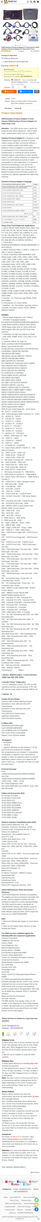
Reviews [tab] (18, 108)
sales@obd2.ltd (25, 1189)
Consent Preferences (25, 1213)
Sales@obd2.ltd (10, 76)
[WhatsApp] (37, 1200)
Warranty (20, 1210)
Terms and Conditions (30, 1197)
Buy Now (10, 92)
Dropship (28, 1210)
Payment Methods (30, 1203)
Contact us (12, 1213)
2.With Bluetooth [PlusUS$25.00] (15, 62)
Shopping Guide (10, 1206)
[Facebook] (37, 1209)
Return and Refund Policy (13, 1203)
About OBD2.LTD (15, 1197)
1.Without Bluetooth (10, 58)
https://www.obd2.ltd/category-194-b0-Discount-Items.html (17, 71)
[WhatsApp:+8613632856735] (28, 2)
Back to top (35, 1172)
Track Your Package (24, 1206)
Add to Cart (26, 92)
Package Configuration (9, 55)
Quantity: (7, 87)
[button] (15, 45)
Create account (10, 1210)
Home (6, 1197)
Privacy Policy (14, 1200)
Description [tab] (8, 108)
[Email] (37, 1205)
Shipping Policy (26, 1200)
